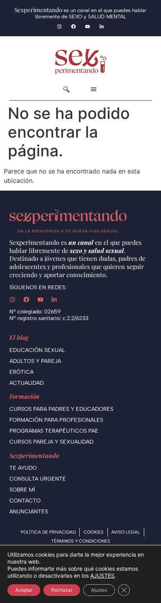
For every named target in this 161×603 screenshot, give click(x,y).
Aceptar (23, 590)
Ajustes (99, 590)
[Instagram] (59, 26)
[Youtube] (87, 26)
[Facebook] (73, 26)
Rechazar (61, 590)
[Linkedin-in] (101, 26)
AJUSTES (102, 575)
